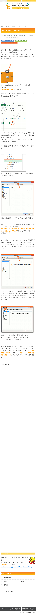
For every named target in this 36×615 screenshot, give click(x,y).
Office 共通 (7, 26)
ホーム (3, 608)
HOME (2, 26)
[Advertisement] (18, 18)
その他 (6, 585)
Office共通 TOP (8, 577)
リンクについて (11, 609)
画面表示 (13, 26)
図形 (22, 581)
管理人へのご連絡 (32, 609)
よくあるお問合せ (25, 609)
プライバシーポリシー (18, 609)
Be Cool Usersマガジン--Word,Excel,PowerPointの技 (16, 567)
